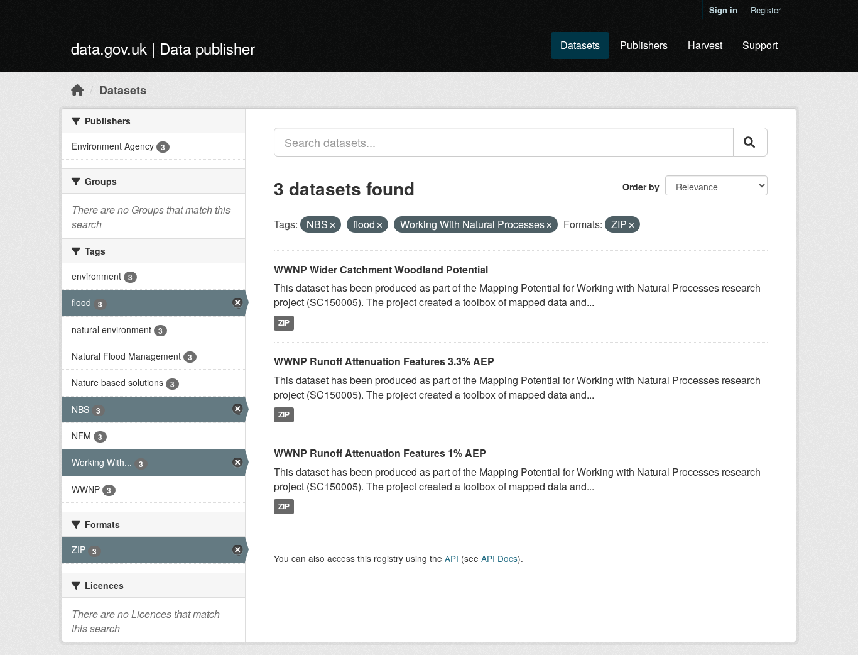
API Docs (499, 558)
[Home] (77, 89)
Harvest (705, 45)
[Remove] (332, 225)
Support (760, 45)
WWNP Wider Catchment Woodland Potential (381, 269)
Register (766, 10)
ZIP (284, 322)
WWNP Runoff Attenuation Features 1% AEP (380, 453)
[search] (750, 142)
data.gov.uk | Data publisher (163, 48)
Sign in (723, 10)
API (452, 558)
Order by (641, 186)
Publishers (644, 45)
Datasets (580, 45)
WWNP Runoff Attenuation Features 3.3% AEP (384, 361)
